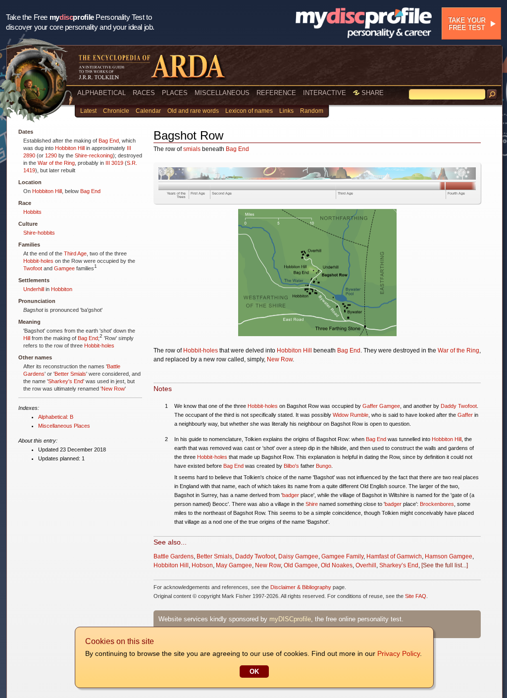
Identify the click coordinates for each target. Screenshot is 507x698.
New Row (113, 389)
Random (311, 110)
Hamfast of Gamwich (394, 556)
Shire (311, 504)
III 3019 (114, 163)
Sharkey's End (65, 381)
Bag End (109, 141)
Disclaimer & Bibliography (300, 587)
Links (286, 110)
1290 (51, 155)
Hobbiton (61, 289)
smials (192, 149)
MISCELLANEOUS (222, 93)
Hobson (202, 565)
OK (254, 671)
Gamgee (64, 268)
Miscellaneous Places (64, 426)
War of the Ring (56, 163)
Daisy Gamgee (298, 556)
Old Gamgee (301, 565)
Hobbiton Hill (70, 148)
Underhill (33, 289)
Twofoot (32, 268)
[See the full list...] (444, 565)
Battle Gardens (173, 556)
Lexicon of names (249, 110)
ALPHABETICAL (101, 93)
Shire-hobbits (39, 233)
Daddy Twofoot (459, 406)
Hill (26, 338)
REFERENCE (276, 93)
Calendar (148, 110)
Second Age (222, 193)
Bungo (323, 466)
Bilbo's (291, 466)
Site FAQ (415, 596)
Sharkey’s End (398, 565)
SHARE (371, 93)
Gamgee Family (342, 556)
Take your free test (466, 23)
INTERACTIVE (324, 93)
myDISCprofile (290, 619)
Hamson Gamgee (448, 556)
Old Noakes (337, 565)
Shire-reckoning (94, 155)
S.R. (132, 163)
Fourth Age (456, 193)
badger (290, 495)
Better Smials (70, 374)
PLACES (175, 93)
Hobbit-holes (38, 261)
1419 (29, 170)
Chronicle (116, 110)
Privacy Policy (398, 653)
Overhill (365, 565)
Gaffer (465, 415)
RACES (144, 93)
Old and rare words (193, 110)
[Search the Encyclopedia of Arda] (492, 95)
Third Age (75, 253)
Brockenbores (437, 504)
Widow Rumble (350, 415)
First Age (198, 193)
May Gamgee (234, 565)
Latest (88, 110)
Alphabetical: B (55, 417)
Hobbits (32, 212)
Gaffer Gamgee (381, 406)
